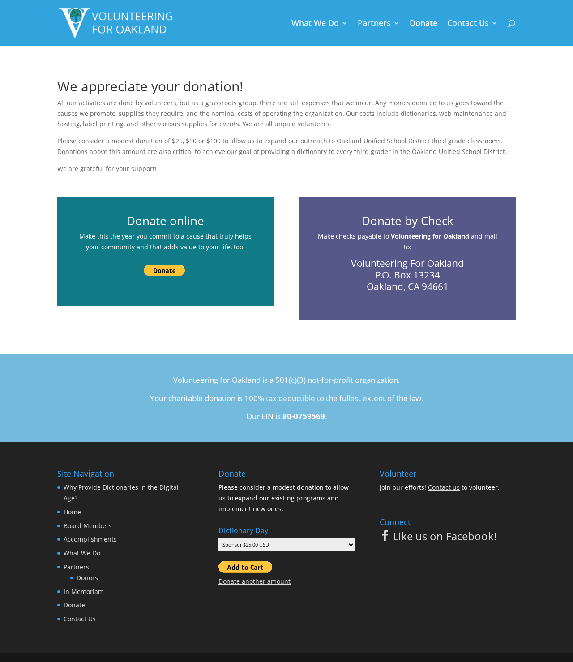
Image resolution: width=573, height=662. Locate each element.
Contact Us (468, 24)
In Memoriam (84, 591)
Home (72, 512)
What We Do (315, 24)
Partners (374, 24)
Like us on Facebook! (444, 536)
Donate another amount (254, 581)
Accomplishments (90, 539)
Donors (87, 577)
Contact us (444, 487)
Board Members (88, 525)
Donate (423, 24)
